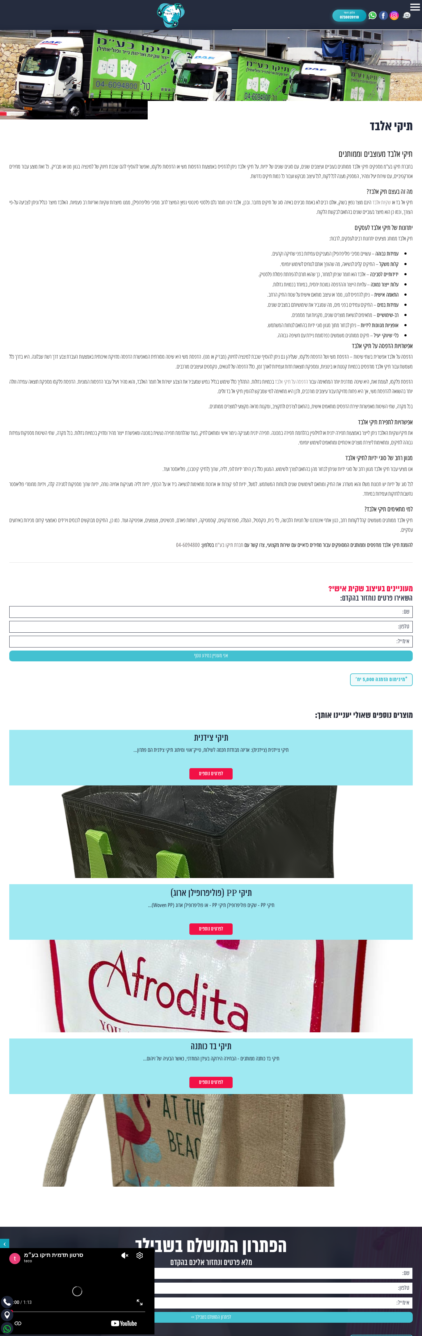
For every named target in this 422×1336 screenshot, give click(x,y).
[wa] (372, 15)
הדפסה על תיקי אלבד (291, 381)
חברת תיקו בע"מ (229, 545)
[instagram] (394, 15)
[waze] (406, 15)
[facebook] (383, 15)
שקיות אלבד (382, 202)
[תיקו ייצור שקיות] (171, 15)
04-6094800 (188, 545)
